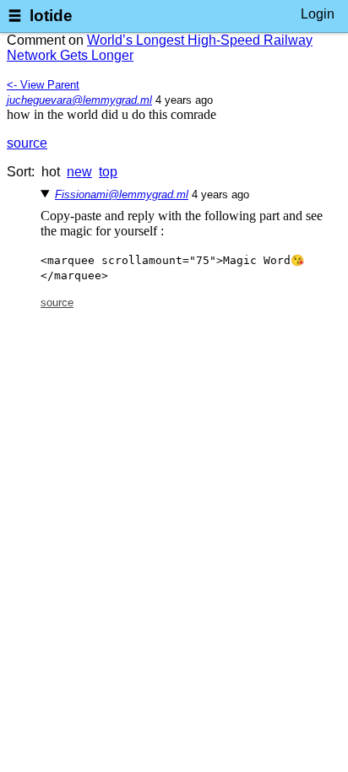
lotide (51, 15)
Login (317, 14)
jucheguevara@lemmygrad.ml (79, 100)
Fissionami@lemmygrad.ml (121, 194)
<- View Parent (43, 84)
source (27, 143)
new (79, 172)
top (108, 172)
